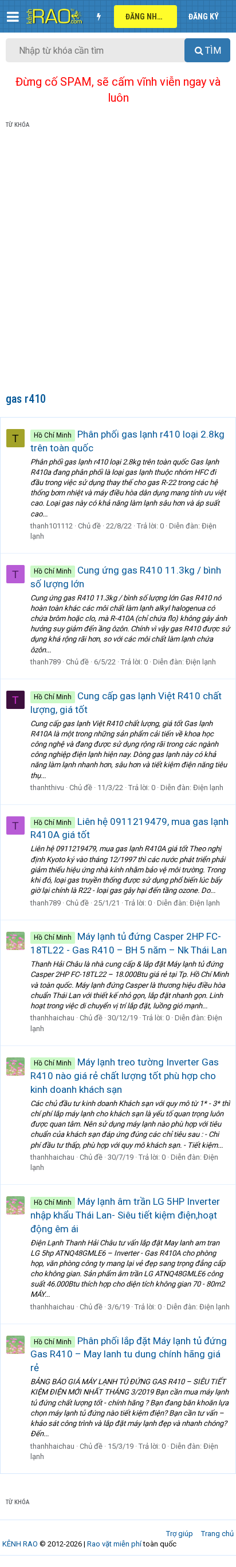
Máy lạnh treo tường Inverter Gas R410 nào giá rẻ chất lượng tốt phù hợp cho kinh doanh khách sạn (124, 1075)
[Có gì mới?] (98, 16)
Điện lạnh (201, 662)
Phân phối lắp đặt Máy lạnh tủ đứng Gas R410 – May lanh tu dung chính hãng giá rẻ (128, 1354)
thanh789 (45, 662)
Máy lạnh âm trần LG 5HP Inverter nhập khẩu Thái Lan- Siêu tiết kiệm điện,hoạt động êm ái (125, 1215)
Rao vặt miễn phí (114, 1544)
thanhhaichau (52, 1017)
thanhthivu (47, 787)
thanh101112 (51, 526)
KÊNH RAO (20, 1544)
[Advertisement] (118, 262)
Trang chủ (217, 1533)
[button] (12, 16)
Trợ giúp (179, 1533)
